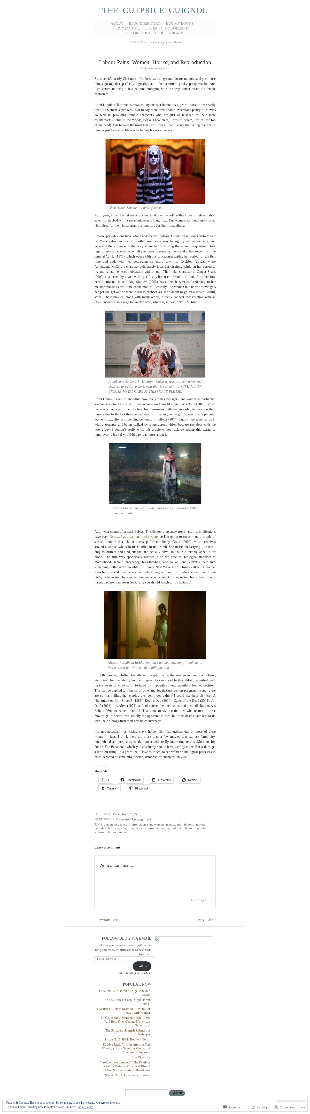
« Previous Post (106, 920)
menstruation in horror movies (186, 824)
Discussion (123, 819)
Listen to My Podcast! (167, 28)
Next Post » (207, 920)
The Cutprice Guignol (155, 10)
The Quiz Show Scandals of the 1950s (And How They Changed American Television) (125, 1021)
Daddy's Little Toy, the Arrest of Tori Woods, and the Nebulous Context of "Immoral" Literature (126, 1048)
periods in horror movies (110, 828)
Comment (198, 900)
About (117, 23)
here (116, 434)
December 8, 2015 (125, 814)
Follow (142, 966)
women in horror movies (110, 832)
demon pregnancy (115, 824)
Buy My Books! (180, 23)
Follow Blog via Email (126, 938)
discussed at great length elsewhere (133, 537)
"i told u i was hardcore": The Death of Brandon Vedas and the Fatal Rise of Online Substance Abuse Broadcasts (125, 1066)
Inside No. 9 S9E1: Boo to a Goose (127, 1039)
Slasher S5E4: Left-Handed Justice (127, 1075)
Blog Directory (144, 23)
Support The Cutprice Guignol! (155, 33)
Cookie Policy (85, 1107)
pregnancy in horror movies (147, 828)
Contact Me (128, 28)
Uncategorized (141, 819)
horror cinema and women (147, 824)
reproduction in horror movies (187, 828)
